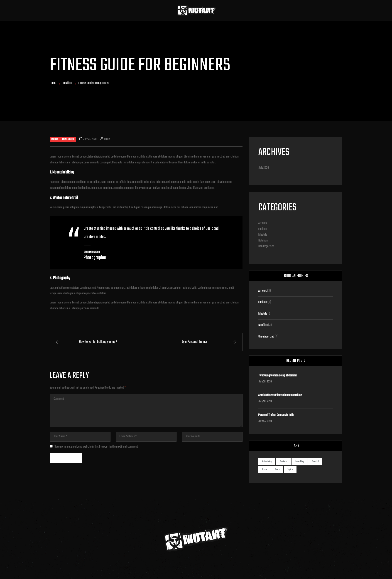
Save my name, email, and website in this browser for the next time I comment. (96, 446)
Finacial (315, 461)
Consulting (299, 461)
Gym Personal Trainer (194, 342)
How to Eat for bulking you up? (98, 342)
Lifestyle (262, 234)
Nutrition (263, 240)
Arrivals (262, 223)
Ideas (264, 469)
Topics (290, 469)
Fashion (67, 83)
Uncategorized (68, 139)
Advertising (267, 461)
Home (53, 83)
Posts (277, 469)
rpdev (107, 139)
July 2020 (263, 167)
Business (283, 461)
